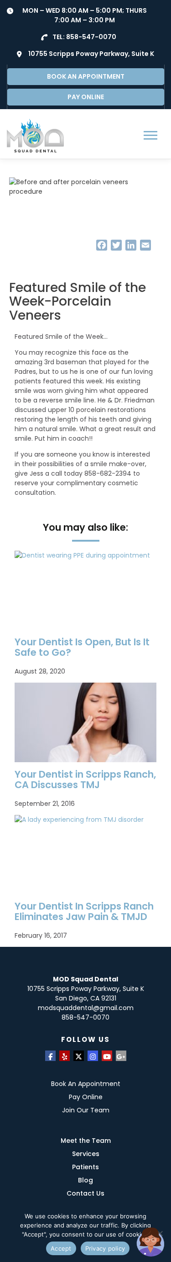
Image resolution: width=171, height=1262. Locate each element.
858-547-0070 (91, 36)
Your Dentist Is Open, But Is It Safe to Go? (82, 647)
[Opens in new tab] (50, 1056)
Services (85, 1153)
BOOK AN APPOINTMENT (85, 76)
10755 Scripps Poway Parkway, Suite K (91, 53)
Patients (85, 1166)
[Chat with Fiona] (151, 1242)
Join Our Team (85, 1110)
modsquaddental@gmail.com (86, 1007)
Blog (85, 1180)
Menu (152, 135)
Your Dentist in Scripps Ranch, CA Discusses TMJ (85, 779)
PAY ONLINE (85, 96)
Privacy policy (105, 1248)
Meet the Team (86, 1140)
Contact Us (85, 1193)
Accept (61, 1248)
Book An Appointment (85, 1083)
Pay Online (86, 1096)
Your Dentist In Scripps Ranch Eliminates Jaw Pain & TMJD (84, 911)
